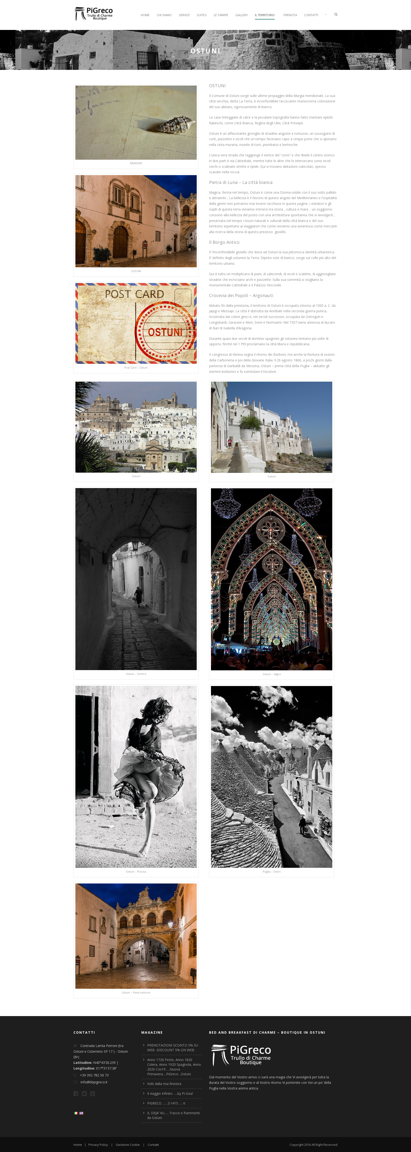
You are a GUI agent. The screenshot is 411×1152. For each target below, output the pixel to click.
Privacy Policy (98, 1144)
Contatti (311, 15)
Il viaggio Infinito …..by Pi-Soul (170, 1093)
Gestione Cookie (128, 1144)
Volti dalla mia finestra (164, 1083)
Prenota (290, 15)
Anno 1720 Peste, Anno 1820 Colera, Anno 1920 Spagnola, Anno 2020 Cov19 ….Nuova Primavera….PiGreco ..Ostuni (174, 1066)
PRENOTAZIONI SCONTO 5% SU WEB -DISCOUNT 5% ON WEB (172, 1047)
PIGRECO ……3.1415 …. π (166, 1103)
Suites (202, 15)
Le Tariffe (221, 15)
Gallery (241, 15)
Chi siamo (164, 15)
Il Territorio (265, 15)
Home (145, 15)
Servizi (184, 15)
